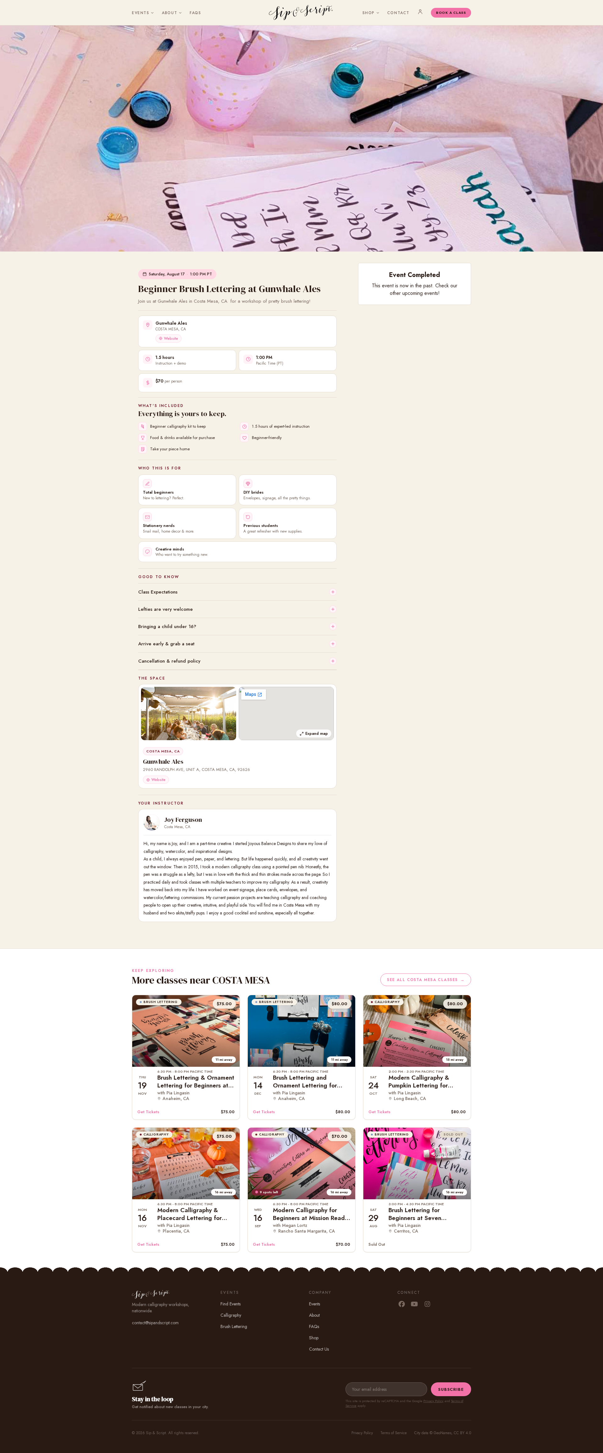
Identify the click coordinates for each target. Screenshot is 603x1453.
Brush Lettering (233, 1326)
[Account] (420, 11)
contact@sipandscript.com (155, 1323)
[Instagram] (427, 1304)
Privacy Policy (433, 1400)
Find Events (230, 1304)
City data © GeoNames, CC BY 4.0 (442, 1432)
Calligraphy (230, 1315)
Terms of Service (393, 1432)
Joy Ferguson (183, 819)
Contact (398, 13)
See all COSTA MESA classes (425, 980)
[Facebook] (401, 1304)
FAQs (195, 13)
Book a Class (451, 12)
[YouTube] (414, 1304)
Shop (368, 13)
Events (140, 13)
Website (171, 338)
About (169, 13)
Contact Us (319, 1349)
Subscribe (451, 1389)
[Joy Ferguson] (152, 822)
